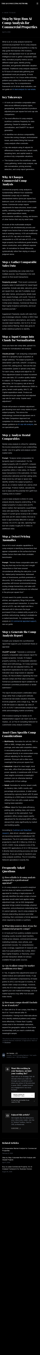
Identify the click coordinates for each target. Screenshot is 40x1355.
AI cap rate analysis (25, 424)
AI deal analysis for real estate (23, 89)
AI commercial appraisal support (23, 621)
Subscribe (15, 1128)
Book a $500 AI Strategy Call (19, 1095)
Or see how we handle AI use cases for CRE (20, 1101)
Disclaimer (7, 1042)
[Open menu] (37, 3)
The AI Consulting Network (14, 3)
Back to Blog (10, 12)
